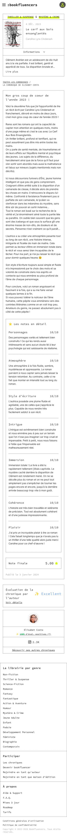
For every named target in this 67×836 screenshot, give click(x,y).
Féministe (9, 736)
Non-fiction (10, 674)
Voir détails (14, 602)
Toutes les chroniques (15, 82)
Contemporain (11, 746)
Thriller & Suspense (16, 679)
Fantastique (10, 698)
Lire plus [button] (12, 71)
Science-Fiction (13, 684)
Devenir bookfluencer (16, 767)
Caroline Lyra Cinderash (39, 38)
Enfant (7, 722)
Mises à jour (11, 802)
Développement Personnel (19, 732)
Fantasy (8, 693)
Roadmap (8, 807)
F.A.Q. (7, 797)
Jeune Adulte (11, 717)
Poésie (7, 727)
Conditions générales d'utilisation (23, 821)
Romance (8, 688)
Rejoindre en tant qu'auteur (21, 772)
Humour (7, 708)
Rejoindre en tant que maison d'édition (29, 776)
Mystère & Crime (13, 712)
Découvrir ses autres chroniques (33, 650)
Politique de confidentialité (19, 825)
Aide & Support (12, 792)
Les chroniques (12, 762)
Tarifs (7, 812)
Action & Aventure (14, 703)
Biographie (10, 741)
